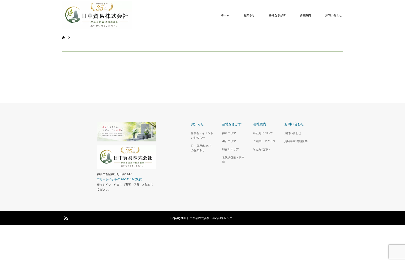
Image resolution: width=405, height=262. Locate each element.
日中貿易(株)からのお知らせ (201, 148)
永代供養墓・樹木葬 (233, 159)
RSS (65, 217)
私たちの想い (261, 149)
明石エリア (229, 141)
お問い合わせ (333, 15)
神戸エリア (229, 133)
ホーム (225, 15)
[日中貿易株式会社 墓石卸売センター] (132, 15)
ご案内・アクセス (264, 141)
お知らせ (249, 15)
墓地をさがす (277, 15)
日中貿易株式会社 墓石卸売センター (211, 218)
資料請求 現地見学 (296, 141)
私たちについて (263, 133)
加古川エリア (230, 149)
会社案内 (305, 15)
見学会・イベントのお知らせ (202, 135)
